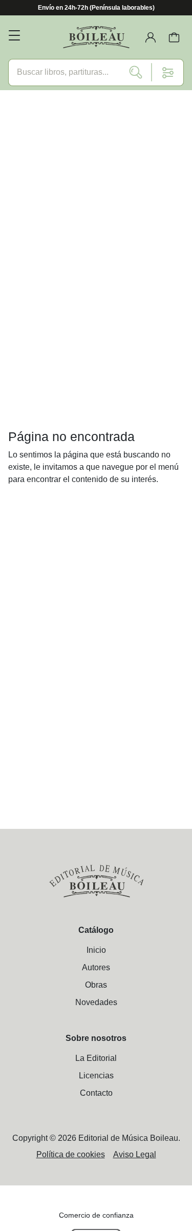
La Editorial (96, 1058)
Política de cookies (70, 1154)
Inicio (96, 950)
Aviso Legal (134, 1154)
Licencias (96, 1075)
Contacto (96, 1093)
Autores (96, 967)
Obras (96, 984)
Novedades (96, 1002)
